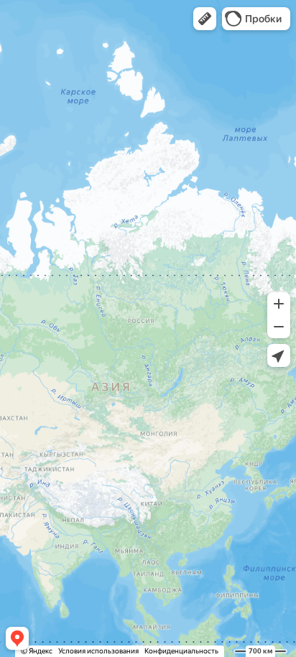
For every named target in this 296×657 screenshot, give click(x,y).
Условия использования (98, 651)
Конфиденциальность (181, 651)
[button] (204, 18)
